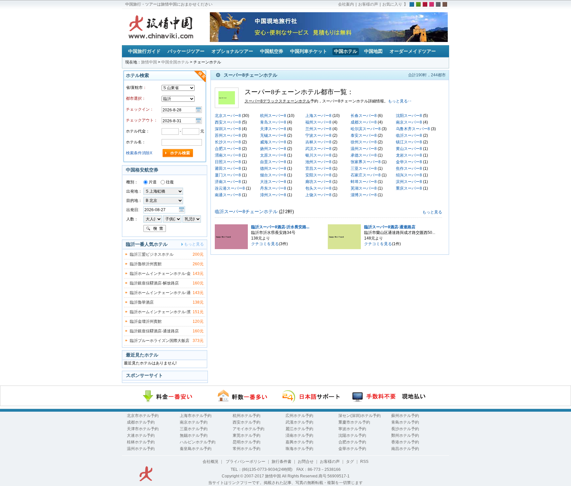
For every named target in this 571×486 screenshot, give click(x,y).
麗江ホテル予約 (299, 429)
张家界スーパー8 (366, 162)
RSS (364, 461)
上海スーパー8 (318, 115)
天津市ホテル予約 (143, 429)
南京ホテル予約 (194, 422)
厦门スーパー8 (228, 175)
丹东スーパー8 (273, 188)
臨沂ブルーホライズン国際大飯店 (159, 340)
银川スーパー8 (318, 155)
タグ (350, 461)
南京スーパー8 (409, 122)
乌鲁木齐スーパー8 (413, 129)
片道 (152, 182)
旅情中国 (149, 62)
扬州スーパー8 (273, 148)
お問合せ (306, 461)
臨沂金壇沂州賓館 (146, 321)
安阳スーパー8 (318, 175)
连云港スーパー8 (230, 188)
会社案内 (346, 4)
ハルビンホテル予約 (197, 442)
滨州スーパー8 (409, 181)
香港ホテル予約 (405, 442)
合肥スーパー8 (228, 148)
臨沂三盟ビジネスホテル (151, 254)
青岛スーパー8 (273, 122)
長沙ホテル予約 (405, 429)
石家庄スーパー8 (366, 175)
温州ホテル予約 (141, 448)
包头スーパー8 (318, 188)
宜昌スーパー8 (318, 168)
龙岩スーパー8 (409, 155)
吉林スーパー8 (318, 142)
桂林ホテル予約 (141, 442)
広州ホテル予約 (299, 415)
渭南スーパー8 (228, 155)
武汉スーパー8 (318, 148)
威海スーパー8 (273, 142)
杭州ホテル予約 (246, 415)
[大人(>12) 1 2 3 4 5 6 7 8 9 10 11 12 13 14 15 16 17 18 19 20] (152, 218)
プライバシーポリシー (245, 461)
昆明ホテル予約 (246, 442)
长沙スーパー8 (228, 142)
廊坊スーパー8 (318, 181)
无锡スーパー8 (273, 135)
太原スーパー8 (273, 155)
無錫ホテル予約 (194, 435)
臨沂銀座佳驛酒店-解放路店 (154, 283)
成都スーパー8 (364, 122)
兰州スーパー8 (318, 129)
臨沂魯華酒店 (142, 302)
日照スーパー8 (228, 162)
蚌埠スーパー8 (364, 181)
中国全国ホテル (175, 62)
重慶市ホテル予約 (354, 422)
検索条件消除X (139, 153)
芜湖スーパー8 (364, 188)
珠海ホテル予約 (299, 448)
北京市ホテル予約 (143, 415)
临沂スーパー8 (409, 135)
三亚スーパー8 (364, 168)
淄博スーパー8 (364, 195)
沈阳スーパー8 (409, 115)
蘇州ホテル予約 (405, 415)
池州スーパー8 (318, 162)
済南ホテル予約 (299, 435)
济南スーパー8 (228, 181)
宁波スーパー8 (318, 135)
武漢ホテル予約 (299, 422)
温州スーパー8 (364, 148)
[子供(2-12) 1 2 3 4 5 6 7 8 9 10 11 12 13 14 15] (172, 218)
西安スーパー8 (228, 122)
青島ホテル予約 (405, 422)
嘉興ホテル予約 (299, 442)
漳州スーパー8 (273, 195)
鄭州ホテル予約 (405, 435)
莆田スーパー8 (228, 168)
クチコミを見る (265, 244)
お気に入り (392, 4)
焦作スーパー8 (409, 168)
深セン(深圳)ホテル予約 (359, 415)
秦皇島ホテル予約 (195, 448)
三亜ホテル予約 (194, 429)
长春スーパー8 (364, 115)
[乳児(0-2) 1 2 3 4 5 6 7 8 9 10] (191, 218)
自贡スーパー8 (273, 162)
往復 (169, 182)
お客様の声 (368, 4)
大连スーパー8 (273, 181)
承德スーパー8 (364, 155)
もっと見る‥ (400, 101)
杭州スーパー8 (273, 115)
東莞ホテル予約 (246, 435)
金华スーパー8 (409, 162)
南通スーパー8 (228, 195)
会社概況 (210, 461)
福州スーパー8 (318, 122)
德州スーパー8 (273, 168)
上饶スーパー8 (318, 195)
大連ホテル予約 (141, 435)
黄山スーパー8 (409, 148)
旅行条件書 (281, 461)
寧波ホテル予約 (352, 429)
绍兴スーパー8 (409, 175)
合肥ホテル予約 (352, 442)
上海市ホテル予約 (195, 415)
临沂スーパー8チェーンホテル (246, 211)
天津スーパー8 (273, 129)
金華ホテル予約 (352, 448)
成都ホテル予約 (141, 422)
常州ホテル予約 (246, 448)
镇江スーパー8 (409, 142)
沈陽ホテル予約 (352, 435)
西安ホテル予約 (246, 422)
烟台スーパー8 (273, 175)
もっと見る (432, 212)
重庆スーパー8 (409, 188)
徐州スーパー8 (364, 142)
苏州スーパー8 (228, 135)
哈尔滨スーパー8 (366, 129)
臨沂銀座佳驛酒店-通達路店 (154, 331)
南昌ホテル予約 (405, 448)
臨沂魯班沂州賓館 (146, 264)
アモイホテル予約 (248, 429)
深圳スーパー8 (228, 129)
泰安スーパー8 (364, 135)
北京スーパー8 (228, 115)
